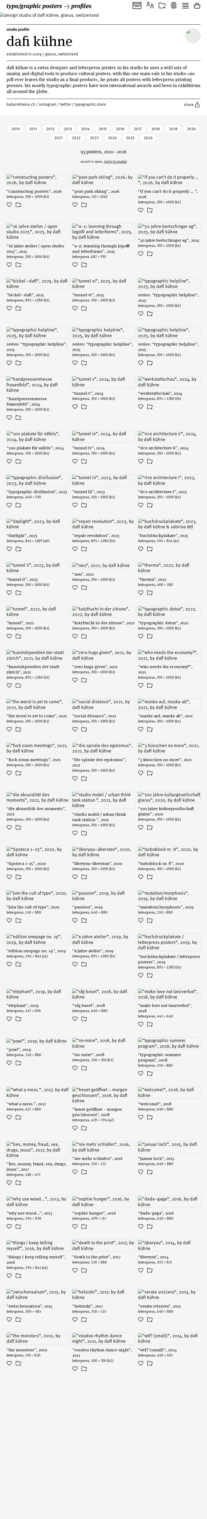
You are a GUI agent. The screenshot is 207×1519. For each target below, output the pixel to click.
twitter (65, 104)
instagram (47, 104)
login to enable (115, 161)
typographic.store (90, 104)
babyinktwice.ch (20, 104)
